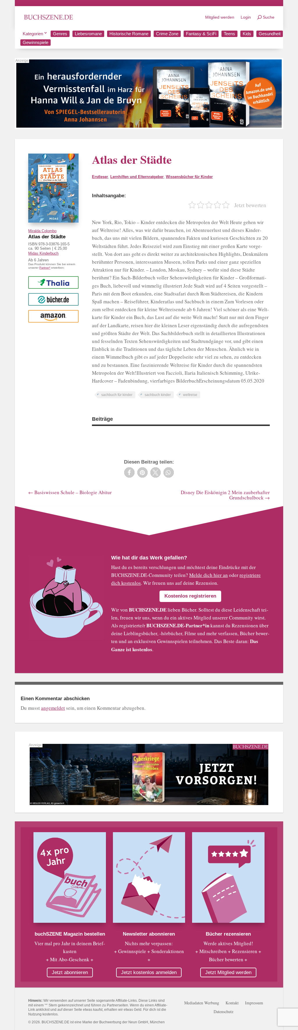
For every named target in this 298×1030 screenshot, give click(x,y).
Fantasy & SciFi (201, 33)
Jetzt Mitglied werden (228, 972)
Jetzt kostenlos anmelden (149, 972)
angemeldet (53, 708)
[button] (129, 472)
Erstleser (100, 177)
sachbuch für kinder (116, 395)
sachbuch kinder (158, 395)
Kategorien (33, 33)
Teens (229, 33)
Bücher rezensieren (228, 934)
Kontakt (232, 1003)
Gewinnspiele (35, 42)
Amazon (53, 316)
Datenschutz (223, 1012)
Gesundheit (270, 33)
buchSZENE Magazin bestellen (70, 934)
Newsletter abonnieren (149, 934)
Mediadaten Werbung (201, 1003)
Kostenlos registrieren (190, 596)
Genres (60, 33)
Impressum (254, 1003)
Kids (247, 33)
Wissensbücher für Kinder (189, 177)
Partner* (44, 267)
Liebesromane (88, 33)
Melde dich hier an (208, 575)
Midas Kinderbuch (43, 253)
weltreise (190, 395)
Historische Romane (128, 33)
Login (246, 17)
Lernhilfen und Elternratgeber (137, 177)
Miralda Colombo (42, 231)
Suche (268, 17)
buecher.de (53, 299)
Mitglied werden (219, 17)
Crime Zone (167, 33)
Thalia (54, 282)
